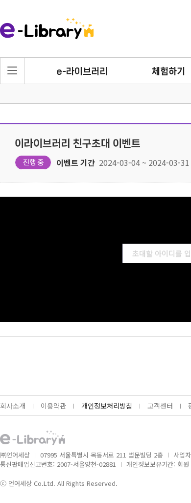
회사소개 (12, 406)
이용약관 (53, 406)
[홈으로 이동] (47, 29)
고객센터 (160, 406)
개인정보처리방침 (106, 406)
